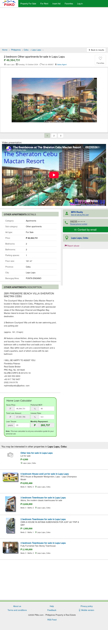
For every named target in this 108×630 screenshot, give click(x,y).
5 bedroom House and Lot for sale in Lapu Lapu (45, 473)
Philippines (16, 49)
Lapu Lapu (36, 49)
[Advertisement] (54, 27)
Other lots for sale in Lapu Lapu (37, 452)
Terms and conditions (17, 610)
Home (4, 49)
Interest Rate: (36, 413)
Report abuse (73, 245)
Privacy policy (87, 606)
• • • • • (78, 222)
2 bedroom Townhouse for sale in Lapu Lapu (43, 519)
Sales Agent (62, 64)
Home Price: (11, 405)
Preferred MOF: (37, 405)
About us (17, 606)
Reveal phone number (78, 224)
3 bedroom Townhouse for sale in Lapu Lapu (43, 497)
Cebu (26, 49)
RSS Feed (52, 619)
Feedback (51, 610)
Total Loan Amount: (14, 413)
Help (52, 606)
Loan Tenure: (11, 421)
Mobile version (87, 610)
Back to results (97, 49)
